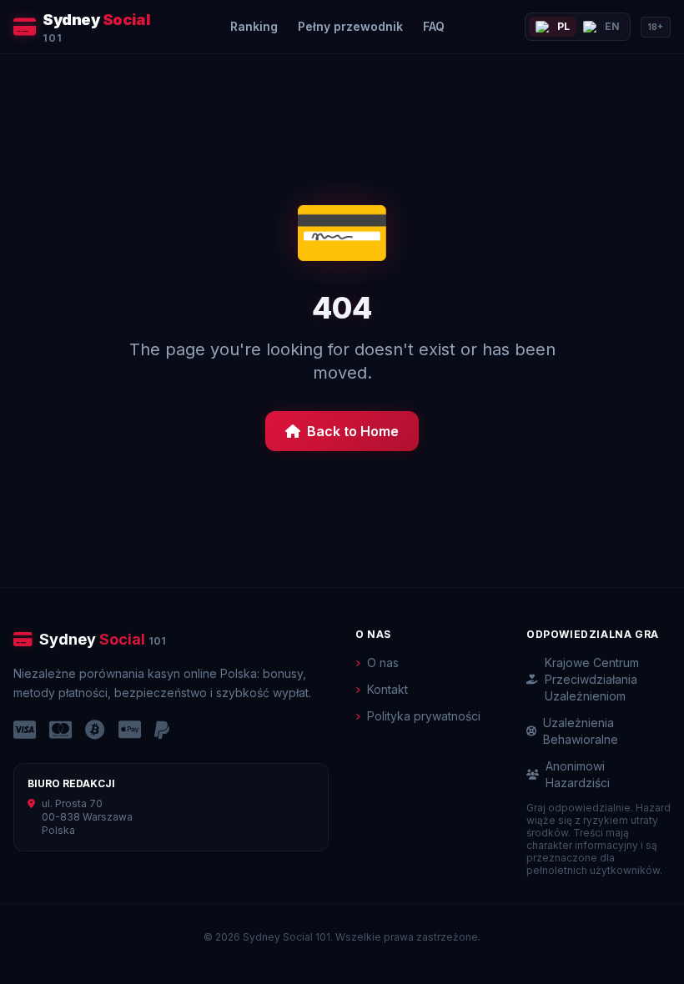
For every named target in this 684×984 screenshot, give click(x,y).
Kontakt (387, 689)
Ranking (254, 26)
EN (612, 26)
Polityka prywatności (423, 716)
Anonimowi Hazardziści (578, 774)
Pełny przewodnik (350, 26)
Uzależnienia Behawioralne (580, 730)
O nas (383, 662)
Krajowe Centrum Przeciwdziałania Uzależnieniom (592, 679)
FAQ (434, 26)
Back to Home (353, 431)
